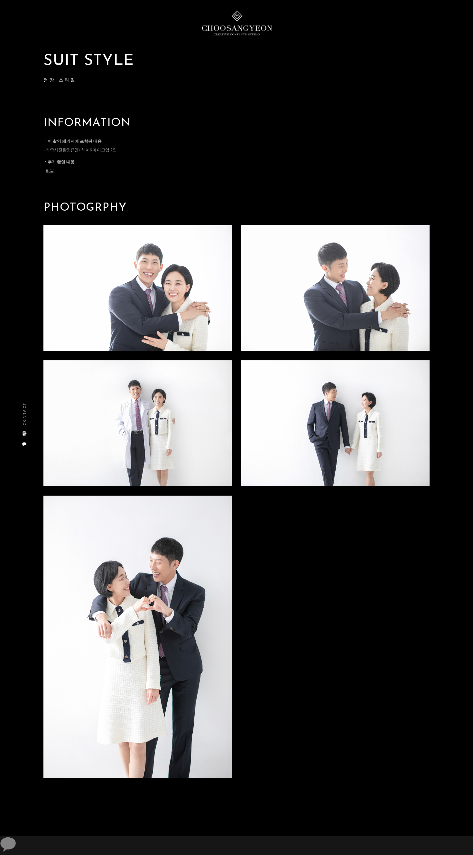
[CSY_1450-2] (335, 288)
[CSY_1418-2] (137, 288)
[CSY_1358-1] (137, 637)
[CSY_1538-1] (137, 423)
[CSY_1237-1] (335, 423)
